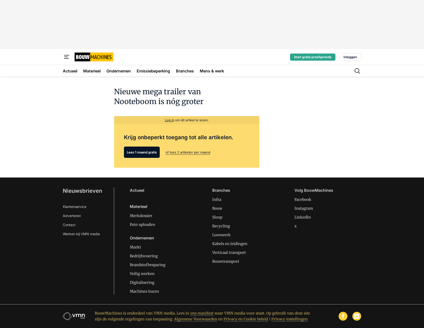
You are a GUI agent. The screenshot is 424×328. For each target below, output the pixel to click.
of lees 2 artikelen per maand (188, 152)
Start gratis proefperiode (312, 57)
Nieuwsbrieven (82, 191)
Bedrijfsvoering (144, 256)
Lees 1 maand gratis (142, 152)
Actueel (137, 190)
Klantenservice (74, 207)
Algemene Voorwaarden (195, 319)
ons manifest (201, 313)
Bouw (217, 208)
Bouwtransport (225, 261)
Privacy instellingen (289, 319)
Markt (135, 247)
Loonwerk (221, 234)
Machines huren (144, 291)
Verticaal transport (229, 252)
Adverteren (72, 216)
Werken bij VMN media (81, 234)
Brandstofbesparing (147, 264)
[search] (357, 71)
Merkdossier (141, 215)
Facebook (302, 199)
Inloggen (350, 57)
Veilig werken (142, 273)
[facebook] (343, 316)
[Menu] (67, 57)
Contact (69, 225)
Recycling (221, 226)
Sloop (217, 217)
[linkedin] (356, 316)
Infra (216, 199)
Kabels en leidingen (229, 243)
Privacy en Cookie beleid (246, 319)
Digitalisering (142, 282)
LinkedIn (302, 217)
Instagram (303, 208)
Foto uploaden (142, 224)
